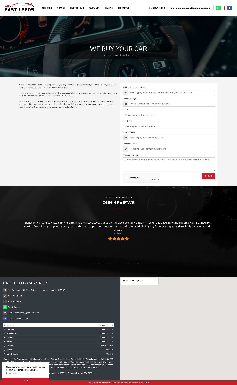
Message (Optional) (131, 155)
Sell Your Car (77, 8)
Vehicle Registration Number (135, 87)
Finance (61, 8)
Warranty (94, 8)
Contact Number (130, 144)
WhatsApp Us (14, 307)
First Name (127, 110)
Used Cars (46, 8)
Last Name (127, 121)
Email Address (129, 132)
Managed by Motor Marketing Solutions (136, 383)
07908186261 (14, 301)
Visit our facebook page (18, 318)
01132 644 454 (15, 296)
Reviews (108, 8)
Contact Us (123, 8)
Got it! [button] (25, 381)
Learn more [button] (11, 373)
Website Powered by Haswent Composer (110, 383)
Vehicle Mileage (129, 99)
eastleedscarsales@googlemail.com (23, 313)
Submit (208, 176)
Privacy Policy (92, 383)
